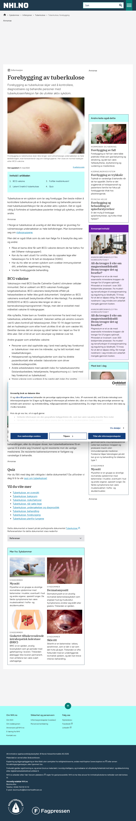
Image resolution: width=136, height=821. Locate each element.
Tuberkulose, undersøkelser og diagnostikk (36, 507)
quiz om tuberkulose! (35, 478)
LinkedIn (65, 728)
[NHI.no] (4, 15)
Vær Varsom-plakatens (34, 775)
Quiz (51, 186)
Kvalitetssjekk (78, 167)
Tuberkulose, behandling (26, 511)
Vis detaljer (115, 428)
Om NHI (9, 720)
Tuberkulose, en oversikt (26, 492)
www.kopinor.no (98, 761)
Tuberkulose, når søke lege (27, 503)
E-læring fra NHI (13, 731)
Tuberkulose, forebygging (27, 514)
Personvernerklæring (39, 724)
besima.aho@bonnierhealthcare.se (27, 790)
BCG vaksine (19, 181)
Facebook (66, 724)
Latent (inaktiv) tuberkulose (26, 186)
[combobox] (98, 5)
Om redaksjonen (13, 724)
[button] (129, 5)
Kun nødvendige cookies (29, 436)
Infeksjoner (27, 15)
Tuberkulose (40, 15)
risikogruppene (24, 232)
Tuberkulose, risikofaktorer (27, 500)
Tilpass (66, 436)
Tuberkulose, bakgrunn (25, 496)
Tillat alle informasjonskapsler (107, 436)
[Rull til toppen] (68, 706)
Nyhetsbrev (67, 720)
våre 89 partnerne (24, 397)
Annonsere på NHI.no (15, 728)
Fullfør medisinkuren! (59, 181)
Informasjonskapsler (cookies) (43, 720)
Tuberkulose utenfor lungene (28, 518)
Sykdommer (14, 15)
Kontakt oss (11, 735)
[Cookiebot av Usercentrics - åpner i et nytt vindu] (114, 383)
